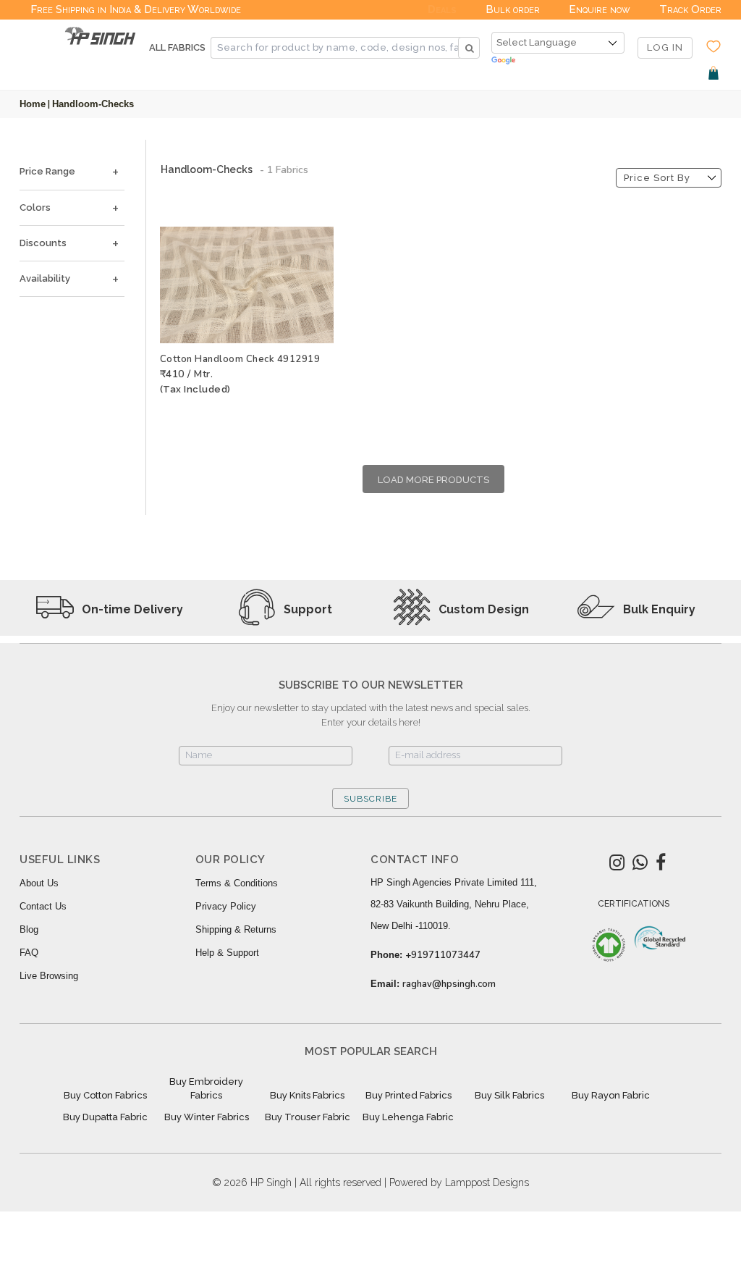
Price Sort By (657, 177)
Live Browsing (49, 975)
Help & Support (227, 952)
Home (33, 103)
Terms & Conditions (236, 883)
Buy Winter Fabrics (206, 1117)
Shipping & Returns (235, 929)
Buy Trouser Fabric (307, 1117)
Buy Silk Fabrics (509, 1095)
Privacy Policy (225, 906)
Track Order (690, 9)
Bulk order (513, 9)
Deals (442, 9)
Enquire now (599, 9)
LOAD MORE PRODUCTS (433, 479)
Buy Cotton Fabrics (105, 1095)
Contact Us (43, 906)
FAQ (29, 952)
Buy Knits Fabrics (307, 1095)
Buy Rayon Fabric (611, 1095)
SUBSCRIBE (370, 799)
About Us (39, 883)
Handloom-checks (93, 103)
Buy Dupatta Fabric (105, 1117)
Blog (29, 929)
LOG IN (665, 47)
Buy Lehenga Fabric (408, 1117)
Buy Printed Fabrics (408, 1095)
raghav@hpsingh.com (449, 984)
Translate (557, 61)
